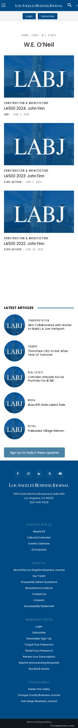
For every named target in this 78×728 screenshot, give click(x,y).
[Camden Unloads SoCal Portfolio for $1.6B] (14, 376)
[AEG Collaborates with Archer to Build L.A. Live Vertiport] (14, 325)
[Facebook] (18, 474)
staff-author (13, 182)
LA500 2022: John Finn (24, 243)
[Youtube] (60, 474)
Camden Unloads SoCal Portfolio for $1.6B (46, 379)
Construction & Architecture (26, 103)
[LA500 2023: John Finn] (39, 144)
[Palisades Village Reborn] (14, 428)
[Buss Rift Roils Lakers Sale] (14, 402)
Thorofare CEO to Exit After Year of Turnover (48, 353)
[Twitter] (50, 474)
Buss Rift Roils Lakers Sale (46, 405)
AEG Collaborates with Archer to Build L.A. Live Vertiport (50, 327)
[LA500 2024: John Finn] (39, 76)
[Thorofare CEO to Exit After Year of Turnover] (14, 350)
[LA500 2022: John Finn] (39, 212)
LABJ (6, 114)
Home (25, 35)
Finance (33, 346)
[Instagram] (28, 474)
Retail (32, 426)
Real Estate (35, 372)
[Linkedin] (39, 474)
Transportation (38, 320)
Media (31, 400)
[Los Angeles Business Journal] (39, 6)
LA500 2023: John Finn (24, 176)
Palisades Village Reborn (46, 431)
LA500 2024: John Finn (24, 108)
